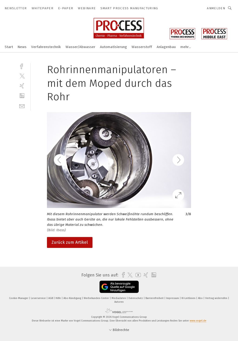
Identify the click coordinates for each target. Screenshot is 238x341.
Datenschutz (136, 298)
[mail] (22, 106)
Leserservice (38, 298)
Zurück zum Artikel (70, 242)
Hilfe (59, 298)
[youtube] (137, 275)
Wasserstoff (142, 47)
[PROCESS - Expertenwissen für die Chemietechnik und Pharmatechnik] (9, 47)
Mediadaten (119, 298)
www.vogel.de (198, 320)
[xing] (22, 86)
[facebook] (22, 66)
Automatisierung (113, 47)
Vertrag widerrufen (216, 298)
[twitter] (22, 76)
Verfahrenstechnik (46, 47)
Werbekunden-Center (97, 298)
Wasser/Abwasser (80, 47)
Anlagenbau (166, 47)
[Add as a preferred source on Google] (119, 287)
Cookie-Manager (19, 298)
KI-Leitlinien (189, 298)
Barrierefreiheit (154, 298)
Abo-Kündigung (72, 298)
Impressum (173, 298)
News (22, 47)
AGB (51, 298)
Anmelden (216, 8)
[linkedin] (22, 96)
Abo (200, 298)
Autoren (119, 301)
